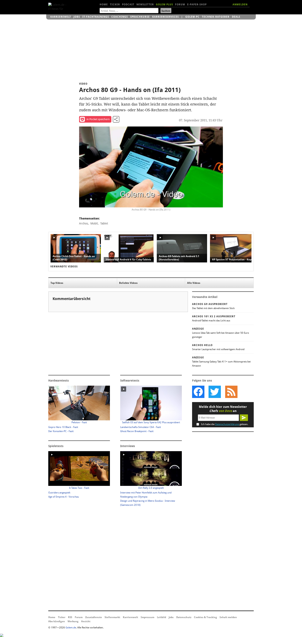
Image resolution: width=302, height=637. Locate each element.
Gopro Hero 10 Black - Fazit (63, 427)
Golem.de (71, 627)
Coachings (119, 16)
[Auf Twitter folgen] (215, 392)
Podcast (128, 4)
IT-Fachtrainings (95, 16)
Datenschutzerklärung (227, 424)
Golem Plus (164, 4)
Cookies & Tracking (205, 617)
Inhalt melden (228, 617)
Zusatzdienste (93, 617)
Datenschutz (183, 617)
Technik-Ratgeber (215, 16)
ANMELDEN (240, 4)
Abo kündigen (56, 621)
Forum (180, 4)
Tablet (104, 223)
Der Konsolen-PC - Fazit (61, 431)
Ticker (115, 4)
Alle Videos (193, 283)
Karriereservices (165, 16)
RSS (70, 617)
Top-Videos (57, 283)
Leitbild (161, 617)
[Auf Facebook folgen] (198, 392)
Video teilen (116, 119)
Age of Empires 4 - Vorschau (63, 496)
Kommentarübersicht (71, 299)
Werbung (73, 621)
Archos (83, 223)
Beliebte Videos (128, 283)
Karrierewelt (60, 16)
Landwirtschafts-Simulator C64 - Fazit (140, 427)
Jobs (77, 16)
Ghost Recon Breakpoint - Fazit (136, 431)
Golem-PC (192, 16)
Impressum (147, 617)
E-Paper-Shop (197, 4)
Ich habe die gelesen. (224, 424)
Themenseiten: (89, 218)
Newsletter (145, 4)
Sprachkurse (140, 16)
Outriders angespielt (59, 492)
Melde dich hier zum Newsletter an (223, 409)
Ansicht (85, 621)
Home (104, 4)
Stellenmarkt (112, 617)
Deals (236, 16)
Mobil (94, 223)
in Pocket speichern (98, 119)
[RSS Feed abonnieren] (231, 392)
